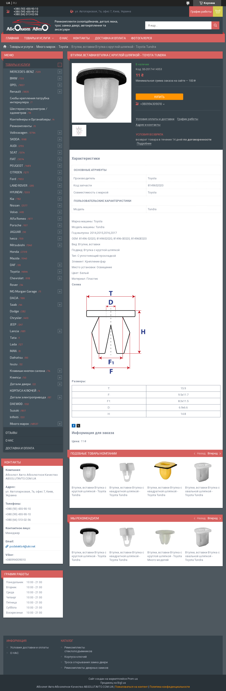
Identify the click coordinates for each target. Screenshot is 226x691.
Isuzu (13, 364)
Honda (14, 251)
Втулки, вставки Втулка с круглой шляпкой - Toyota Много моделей (164, 556)
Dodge (14, 311)
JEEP (13, 324)
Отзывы (11, 432)
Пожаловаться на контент (131, 686)
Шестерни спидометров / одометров (28, 110)
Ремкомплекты (21, 126)
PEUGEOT (16, 165)
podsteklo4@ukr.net (22, 546)
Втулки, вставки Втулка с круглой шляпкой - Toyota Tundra (89, 491)
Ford (13, 179)
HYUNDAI (16, 192)
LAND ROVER (18, 185)
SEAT (13, 152)
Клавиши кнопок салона (27, 371)
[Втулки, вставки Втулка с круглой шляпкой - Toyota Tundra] (89, 472)
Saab (13, 304)
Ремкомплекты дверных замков (86, 667)
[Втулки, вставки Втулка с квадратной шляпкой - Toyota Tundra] (127, 472)
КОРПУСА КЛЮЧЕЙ (23, 390)
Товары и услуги (37, 38)
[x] (78, 426)
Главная (12, 38)
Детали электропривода (28, 397)
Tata (13, 337)
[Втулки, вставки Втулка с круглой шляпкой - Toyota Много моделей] (165, 537)
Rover (14, 285)
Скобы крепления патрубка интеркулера (29, 100)
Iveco (13, 238)
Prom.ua (133, 678)
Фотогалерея (141, 38)
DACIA (14, 298)
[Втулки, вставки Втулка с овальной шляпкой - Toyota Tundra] (202, 472)
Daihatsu (16, 357)
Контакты (81, 38)
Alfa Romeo (18, 218)
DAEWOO (16, 404)
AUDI (13, 146)
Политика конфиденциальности (170, 686)
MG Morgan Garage (23, 291)
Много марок (45, 47)
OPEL (13, 85)
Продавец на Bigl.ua (113, 682)
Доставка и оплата (110, 38)
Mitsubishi (17, 245)
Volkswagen (18, 132)
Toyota (63, 47)
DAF (12, 265)
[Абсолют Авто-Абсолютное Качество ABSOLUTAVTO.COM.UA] (29, 25)
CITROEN (16, 172)
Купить (159, 97)
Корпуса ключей (75, 656)
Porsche (15, 225)
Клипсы (15, 377)
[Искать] (215, 25)
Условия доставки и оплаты (29, 647)
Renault (15, 91)
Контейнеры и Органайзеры (30, 119)
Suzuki (14, 410)
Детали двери (20, 384)
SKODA (14, 139)
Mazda (14, 258)
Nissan (15, 205)
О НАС (14, 653)
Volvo (14, 212)
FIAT (13, 159)
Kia (12, 198)
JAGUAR (15, 232)
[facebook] (73, 426)
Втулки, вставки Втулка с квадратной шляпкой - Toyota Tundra (126, 491)
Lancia (14, 331)
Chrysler (16, 318)
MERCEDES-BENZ (22, 71)
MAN (13, 351)
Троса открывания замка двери (86, 662)
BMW (13, 78)
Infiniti (14, 417)
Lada (13, 344)
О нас (64, 38)
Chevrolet (17, 278)
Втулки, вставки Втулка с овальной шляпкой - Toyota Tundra (202, 491)
